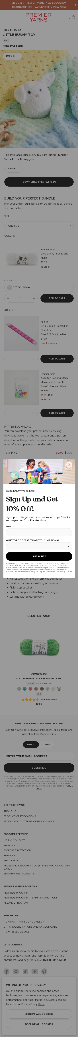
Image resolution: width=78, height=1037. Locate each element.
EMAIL (9, 526)
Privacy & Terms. (65, 572)
